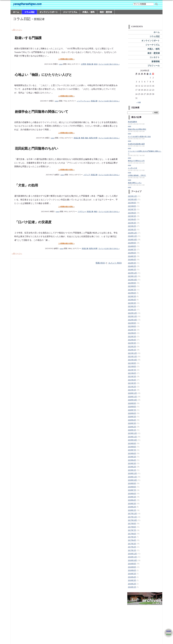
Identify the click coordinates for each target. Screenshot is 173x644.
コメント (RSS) (115, 263)
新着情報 (156, 61)
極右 (86, 138)
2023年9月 (132, 283)
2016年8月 (132, 567)
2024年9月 (132, 243)
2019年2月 (132, 467)
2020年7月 (132, 410)
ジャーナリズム (70, 12)
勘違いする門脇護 (28, 38)
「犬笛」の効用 (26, 185)
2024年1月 (132, 270)
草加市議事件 (132, 122)
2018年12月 (132, 473)
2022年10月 (132, 320)
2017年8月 (132, 527)
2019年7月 (132, 450)
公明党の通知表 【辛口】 (137, 175)
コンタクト (155, 57)
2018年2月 (132, 507)
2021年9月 (132, 363)
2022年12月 (132, 313)
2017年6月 (132, 534)
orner (61, 64)
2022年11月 (132, 316)
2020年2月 (132, 427)
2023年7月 (132, 290)
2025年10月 (132, 199)
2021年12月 (132, 353)
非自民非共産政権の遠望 (136, 144)
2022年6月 (132, 333)
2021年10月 (132, 360)
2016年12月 (132, 554)
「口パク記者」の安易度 (33, 222)
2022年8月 (132, 326)
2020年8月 (132, 407)
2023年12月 (132, 273)
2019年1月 (132, 470)
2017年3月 (132, 544)
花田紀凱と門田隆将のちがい (36, 148)
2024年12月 (132, 233)
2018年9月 (132, 483)
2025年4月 (132, 219)
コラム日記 (29, 12)
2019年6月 (132, 453)
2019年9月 (132, 443)
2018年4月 (132, 500)
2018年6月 (132, 494)
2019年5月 (132, 457)
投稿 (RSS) (100, 263)
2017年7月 (132, 530)
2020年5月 (132, 417)
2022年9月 (132, 323)
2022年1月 (132, 350)
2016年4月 (132, 577)
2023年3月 (132, 303)
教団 (82, 138)
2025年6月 (132, 213)
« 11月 (139, 102)
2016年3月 (132, 580)
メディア (86, 175)
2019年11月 (132, 437)
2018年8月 (132, 487)
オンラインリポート (49, 12)
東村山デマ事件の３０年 (136, 161)
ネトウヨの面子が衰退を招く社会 (139, 136)
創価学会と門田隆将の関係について (41, 112)
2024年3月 (132, 263)
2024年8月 (132, 246)
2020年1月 (132, 430)
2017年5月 (132, 537)
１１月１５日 (132, 168)
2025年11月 (132, 196)
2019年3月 (132, 463)
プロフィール (154, 66)
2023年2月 (132, 306)
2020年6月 (132, 413)
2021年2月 (132, 387)
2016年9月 (132, 564)
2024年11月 (132, 236)
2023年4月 (132, 300)
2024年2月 (132, 266)
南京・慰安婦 (106, 12)
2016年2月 (132, 584)
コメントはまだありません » (109, 64)
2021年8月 (132, 366)
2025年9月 (132, 203)
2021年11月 (132, 356)
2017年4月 (132, 540)
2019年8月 (132, 447)
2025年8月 (132, 206)
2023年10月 (132, 280)
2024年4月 (132, 260)
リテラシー (82, 211)
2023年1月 (132, 310)
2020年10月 (132, 400)
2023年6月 (132, 293)
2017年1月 (132, 550)
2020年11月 (132, 397)
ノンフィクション (83, 101)
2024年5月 (132, 256)
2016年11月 (132, 557)
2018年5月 (132, 497)
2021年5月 (132, 376)
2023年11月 (132, 276)
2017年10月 (132, 520)
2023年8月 (132, 286)
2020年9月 (132, 403)
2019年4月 (132, 460)
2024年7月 (132, 250)
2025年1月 (132, 230)
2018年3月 (132, 504)
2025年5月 (132, 216)
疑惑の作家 (93, 138)
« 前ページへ (17, 30)
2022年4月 (132, 340)
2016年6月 (132, 570)
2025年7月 (132, 209)
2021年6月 (132, 373)
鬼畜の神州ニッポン (135, 183)
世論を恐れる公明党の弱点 (137, 129)
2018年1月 (132, 510)
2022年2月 (132, 346)
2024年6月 (132, 253)
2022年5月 (132, 337)
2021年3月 (132, 383)
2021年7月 (132, 370)
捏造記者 (90, 64)
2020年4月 (132, 420)
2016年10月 (132, 560)
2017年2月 (132, 547)
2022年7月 (132, 330)
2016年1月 (132, 587)
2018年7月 (132, 490)
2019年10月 (132, 440)
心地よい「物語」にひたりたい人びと (43, 75)
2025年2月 (132, 226)
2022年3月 (132, 343)
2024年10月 (132, 240)
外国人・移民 (88, 12)
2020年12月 (132, 393)
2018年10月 (132, 480)
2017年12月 (132, 514)
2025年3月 (132, 223)
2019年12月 (132, 433)
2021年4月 (132, 380)
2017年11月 (132, 517)
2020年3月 (132, 423)
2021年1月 (132, 390)
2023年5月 (132, 296)
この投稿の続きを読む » (66, 59)
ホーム (16, 12)
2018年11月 (132, 477)
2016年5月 (132, 574)
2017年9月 (132, 524)
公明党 (83, 64)
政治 (95, 64)
